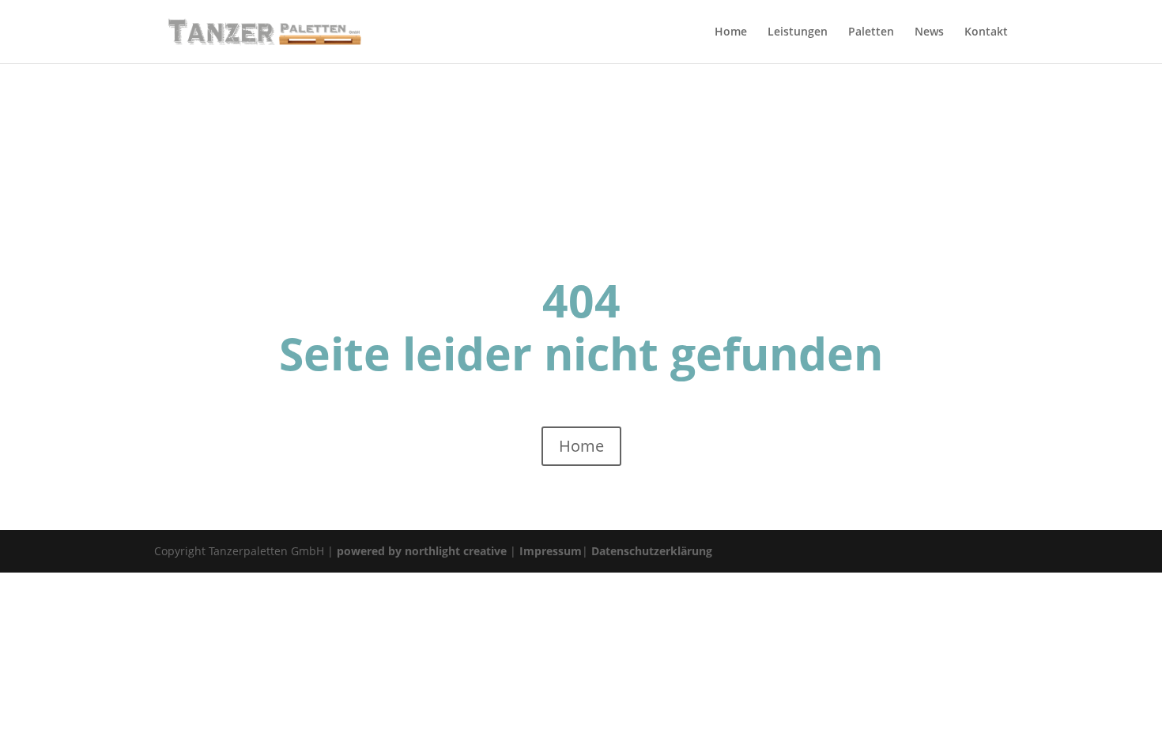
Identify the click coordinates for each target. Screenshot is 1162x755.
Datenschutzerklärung (651, 550)
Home (581, 445)
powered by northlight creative (422, 550)
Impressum (550, 550)
